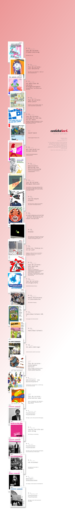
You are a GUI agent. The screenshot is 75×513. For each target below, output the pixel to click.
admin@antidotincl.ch (62, 140)
